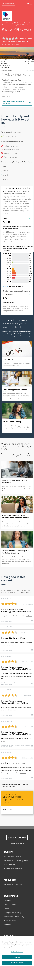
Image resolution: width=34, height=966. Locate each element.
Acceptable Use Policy (12, 913)
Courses (26, 23)
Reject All (17, 957)
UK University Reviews (12, 857)
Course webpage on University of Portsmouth (13, 102)
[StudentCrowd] (8, 4)
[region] (17, 951)
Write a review (7, 810)
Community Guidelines (13, 869)
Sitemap (7, 925)
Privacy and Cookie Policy (14, 917)
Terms (6, 909)
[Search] (28, 3)
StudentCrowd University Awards (16, 861)
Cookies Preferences (12, 921)
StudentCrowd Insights (13, 885)
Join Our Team (10, 905)
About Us (7, 901)
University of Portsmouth (15, 23)
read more (6, 96)
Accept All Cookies (17, 962)
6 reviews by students (25, 38)
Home (4, 23)
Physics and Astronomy (9, 25)
